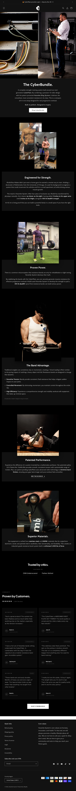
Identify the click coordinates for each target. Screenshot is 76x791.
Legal (6, 744)
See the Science (37, 476)
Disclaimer (8, 749)
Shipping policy (9, 732)
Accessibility (8, 753)
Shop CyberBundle (38, 110)
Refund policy (9, 728)
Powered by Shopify (23, 786)
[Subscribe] (36, 764)
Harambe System (13, 786)
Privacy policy (9, 736)
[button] (4, 8)
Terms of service (9, 740)
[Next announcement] (72, 2)
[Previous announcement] (4, 2)
